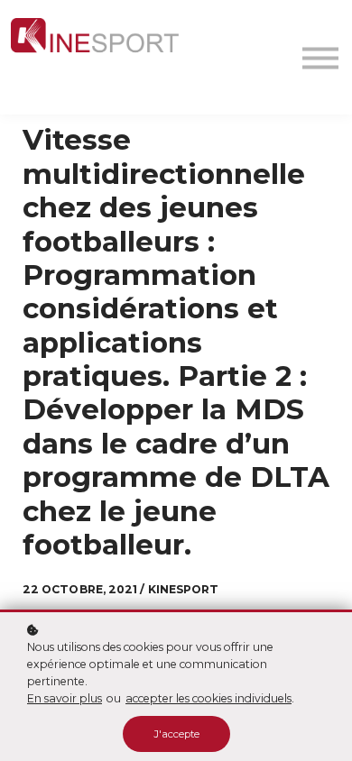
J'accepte (176, 734)
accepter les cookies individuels (208, 698)
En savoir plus (64, 698)
